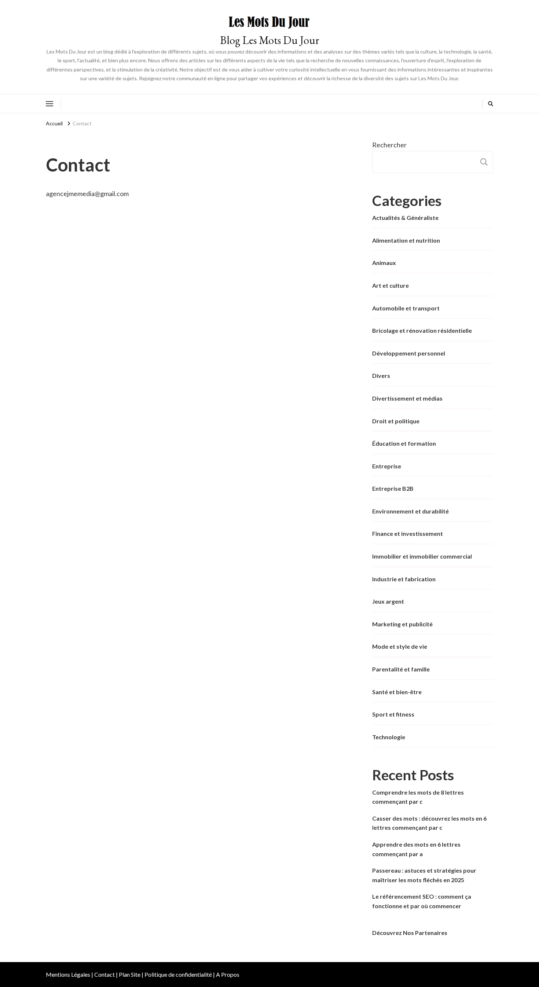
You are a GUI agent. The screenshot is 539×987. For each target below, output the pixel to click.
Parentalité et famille (401, 669)
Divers (381, 375)
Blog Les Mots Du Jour (269, 40)
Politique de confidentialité (178, 974)
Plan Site (129, 974)
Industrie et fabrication (404, 578)
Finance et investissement (407, 533)
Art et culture (390, 285)
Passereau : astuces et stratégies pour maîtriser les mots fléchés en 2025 (424, 875)
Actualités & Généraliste (405, 217)
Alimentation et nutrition (406, 240)
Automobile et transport (406, 308)
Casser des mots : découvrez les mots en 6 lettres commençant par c (429, 823)
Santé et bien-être (397, 691)
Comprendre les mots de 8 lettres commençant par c (418, 797)
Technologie (388, 736)
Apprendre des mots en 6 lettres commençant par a (416, 849)
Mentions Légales (68, 974)
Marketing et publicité (402, 623)
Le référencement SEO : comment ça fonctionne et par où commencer (421, 901)
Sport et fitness (393, 714)
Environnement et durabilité (410, 511)
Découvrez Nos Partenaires (409, 932)
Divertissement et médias (407, 398)
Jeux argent (388, 601)
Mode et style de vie (399, 646)
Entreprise (386, 466)
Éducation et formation (404, 443)
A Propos (227, 974)
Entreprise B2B (393, 488)
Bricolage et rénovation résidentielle (422, 330)
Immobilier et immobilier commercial (422, 556)
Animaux (384, 262)
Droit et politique (395, 420)
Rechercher (389, 145)
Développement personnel (408, 353)
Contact (104, 974)
